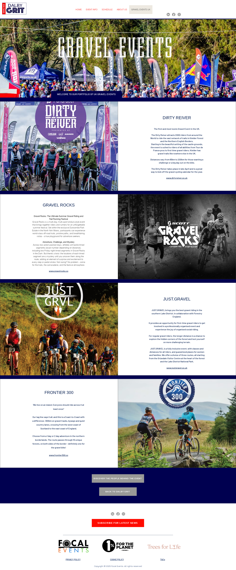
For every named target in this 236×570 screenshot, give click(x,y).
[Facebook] (173, 14)
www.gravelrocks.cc (58, 271)
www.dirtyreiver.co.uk (176, 178)
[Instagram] (179, 14)
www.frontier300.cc (58, 455)
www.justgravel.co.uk (176, 368)
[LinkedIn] (168, 14)
